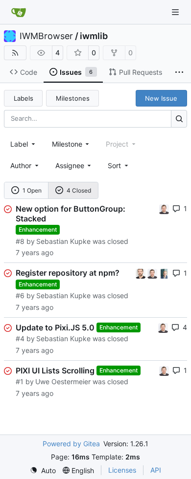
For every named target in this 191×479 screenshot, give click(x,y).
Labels (23, 98)
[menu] (118, 165)
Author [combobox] (20, 165)
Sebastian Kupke (63, 241)
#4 (20, 338)
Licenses (122, 470)
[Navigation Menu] (176, 12)
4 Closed (79, 190)
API (155, 470)
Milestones (73, 98)
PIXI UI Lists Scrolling (55, 370)
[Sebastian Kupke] (164, 208)
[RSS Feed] (15, 52)
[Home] (18, 12)
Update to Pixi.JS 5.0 (55, 327)
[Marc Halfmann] (141, 272)
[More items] (179, 72)
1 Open (32, 190)
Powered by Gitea (71, 443)
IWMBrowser (46, 36)
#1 (20, 381)
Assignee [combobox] (69, 165)
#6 (20, 295)
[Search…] (179, 118)
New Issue (161, 98)
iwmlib (94, 36)
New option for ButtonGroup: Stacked (70, 213)
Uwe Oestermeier (63, 381)
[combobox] (23, 143)
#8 (20, 241)
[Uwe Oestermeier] (164, 272)
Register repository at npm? (67, 273)
